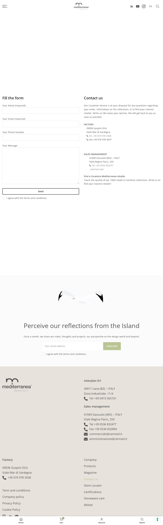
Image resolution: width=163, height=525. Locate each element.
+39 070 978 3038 (19, 477)
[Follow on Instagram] (143, 6)
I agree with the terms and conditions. (27, 198)
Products (90, 466)
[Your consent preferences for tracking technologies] (157, 519)
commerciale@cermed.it (105, 434)
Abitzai (88, 505)
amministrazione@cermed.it (108, 439)
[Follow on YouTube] (137, 6)
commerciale (96, 169)
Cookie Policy (11, 509)
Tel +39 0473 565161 (102, 398)
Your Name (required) (14, 105)
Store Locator (93, 485)
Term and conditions (16, 490)
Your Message (9, 145)
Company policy (13, 497)
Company (90, 460)
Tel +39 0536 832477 (102, 165)
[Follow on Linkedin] (131, 6)
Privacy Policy (11, 503)
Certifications (93, 492)
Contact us (91, 479)
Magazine (90, 472)
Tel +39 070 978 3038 (99, 135)
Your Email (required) (13, 118)
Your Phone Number (13, 132)
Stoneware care (94, 498)
